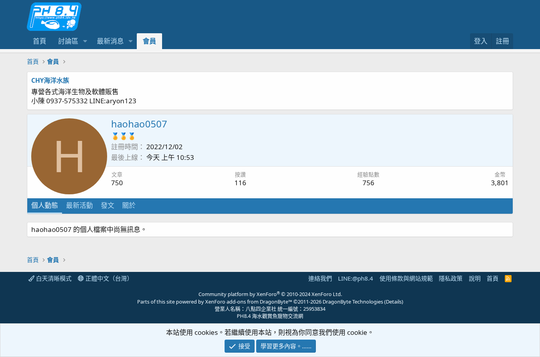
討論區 (68, 41)
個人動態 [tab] (44, 205)
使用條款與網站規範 (406, 278)
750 (117, 182)
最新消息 (110, 41)
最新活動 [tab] (79, 205)
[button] (85, 41)
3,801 (500, 182)
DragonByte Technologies (353, 301)
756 (368, 182)
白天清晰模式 (53, 278)
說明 (475, 278)
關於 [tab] (129, 205)
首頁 (39, 41)
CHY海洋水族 (50, 80)
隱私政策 (451, 278)
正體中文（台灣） (108, 278)
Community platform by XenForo (270, 294)
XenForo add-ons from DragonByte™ (248, 301)
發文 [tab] (107, 205)
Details (394, 301)
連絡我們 (320, 278)
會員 (149, 41)
